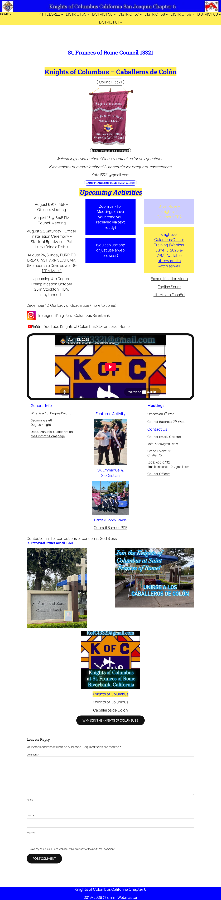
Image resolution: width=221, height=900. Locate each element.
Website (31, 832)
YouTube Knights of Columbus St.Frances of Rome (87, 326)
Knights (62, 315)
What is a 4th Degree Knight (51, 413)
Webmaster (127, 897)
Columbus (83, 315)
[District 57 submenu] (141, 14)
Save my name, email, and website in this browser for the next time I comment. (72, 848)
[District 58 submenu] (167, 14)
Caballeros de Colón (110, 710)
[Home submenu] (10, 14)
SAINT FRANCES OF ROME (101, 182)
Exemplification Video (169, 278)
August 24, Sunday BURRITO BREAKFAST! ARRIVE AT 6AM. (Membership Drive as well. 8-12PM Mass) (52, 262)
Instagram (47, 315)
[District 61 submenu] (121, 22)
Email (30, 816)
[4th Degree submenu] (62, 14)
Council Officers (158, 474)
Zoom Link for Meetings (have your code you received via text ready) (110, 217)
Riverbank (101, 315)
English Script (169, 286)
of (71, 315)
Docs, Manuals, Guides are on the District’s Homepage (52, 434)
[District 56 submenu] (115, 14)
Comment (33, 754)
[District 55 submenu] (88, 14)
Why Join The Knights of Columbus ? (110, 720)
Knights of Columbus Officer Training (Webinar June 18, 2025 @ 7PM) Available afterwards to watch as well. (169, 250)
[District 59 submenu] (193, 14)
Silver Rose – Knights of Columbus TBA (169, 211)
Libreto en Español (169, 294)
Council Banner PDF (110, 527)
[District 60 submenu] (220, 14)
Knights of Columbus (110, 702)
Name (31, 799)
